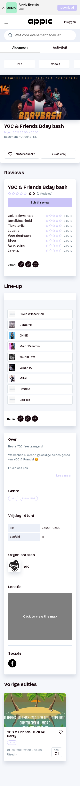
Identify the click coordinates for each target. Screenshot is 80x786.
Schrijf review (40, 202)
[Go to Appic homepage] (40, 22)
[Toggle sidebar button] (6, 22)
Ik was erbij (58, 154)
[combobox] (40, 35)
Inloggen (70, 22)
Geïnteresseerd (24, 154)
